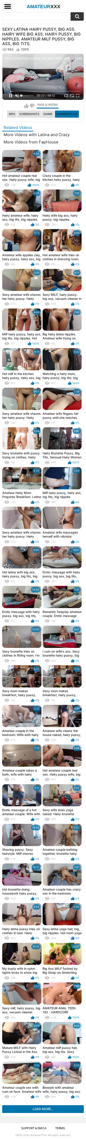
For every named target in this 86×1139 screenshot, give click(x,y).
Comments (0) (67, 114)
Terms (60, 1128)
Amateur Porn (38, 1135)
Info (12, 114)
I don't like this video (32, 106)
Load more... (43, 1109)
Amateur (43, 6)
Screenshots (29, 114)
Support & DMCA (33, 1128)
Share (47, 114)
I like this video (26, 106)
